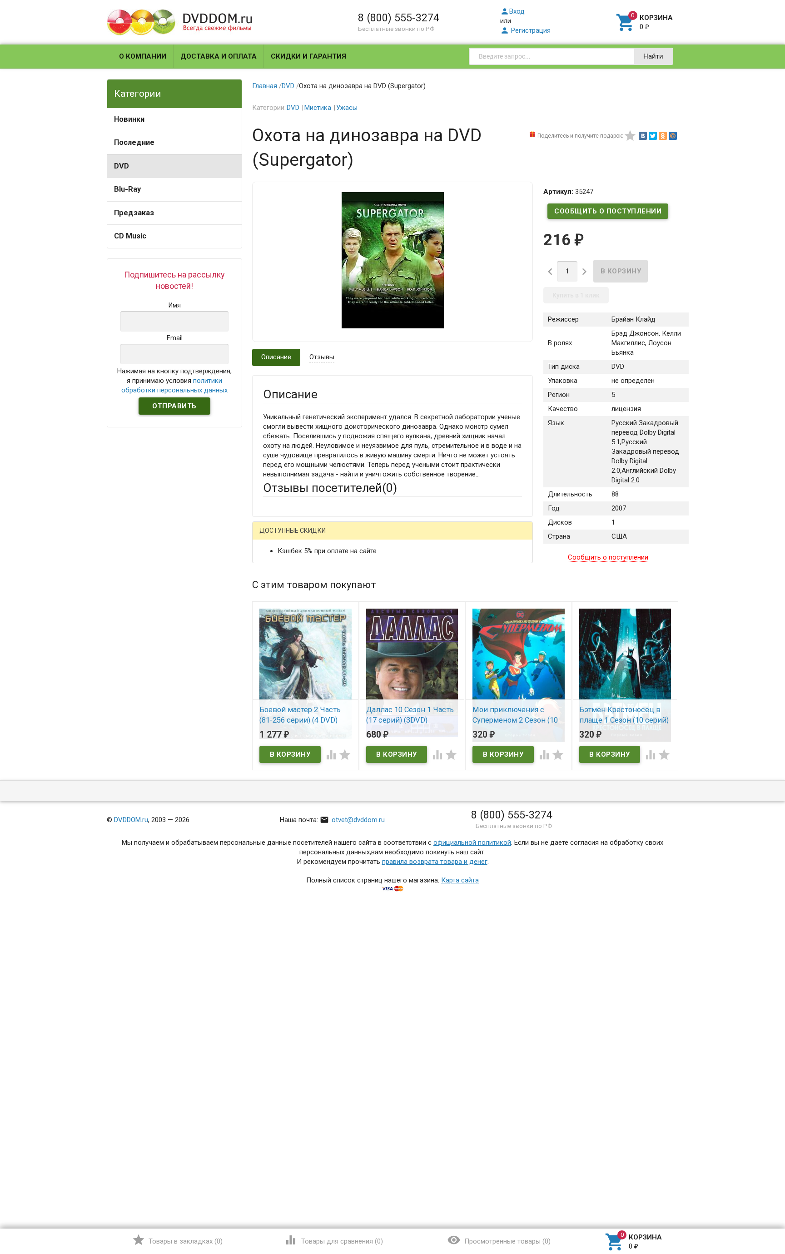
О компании (142, 56)
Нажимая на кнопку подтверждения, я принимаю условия (174, 380)
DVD (121, 166)
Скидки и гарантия (308, 56)
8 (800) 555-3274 (398, 17)
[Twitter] (653, 136)
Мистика (317, 108)
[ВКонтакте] (643, 136)
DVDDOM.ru (131, 820)
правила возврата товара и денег (434, 861)
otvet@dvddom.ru (352, 820)
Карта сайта (460, 880)
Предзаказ (134, 212)
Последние (134, 142)
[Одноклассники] (663, 136)
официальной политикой (472, 842)
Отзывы (321, 357)
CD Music (130, 236)
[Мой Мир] (673, 136)
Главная (264, 86)
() (177, 1240)
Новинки (129, 119)
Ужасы (347, 108)
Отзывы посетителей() (330, 488)
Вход (512, 11)
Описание (276, 357)
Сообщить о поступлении (607, 211)
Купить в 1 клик (576, 295)
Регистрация (525, 30)
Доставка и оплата (218, 56)
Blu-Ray (127, 189)
